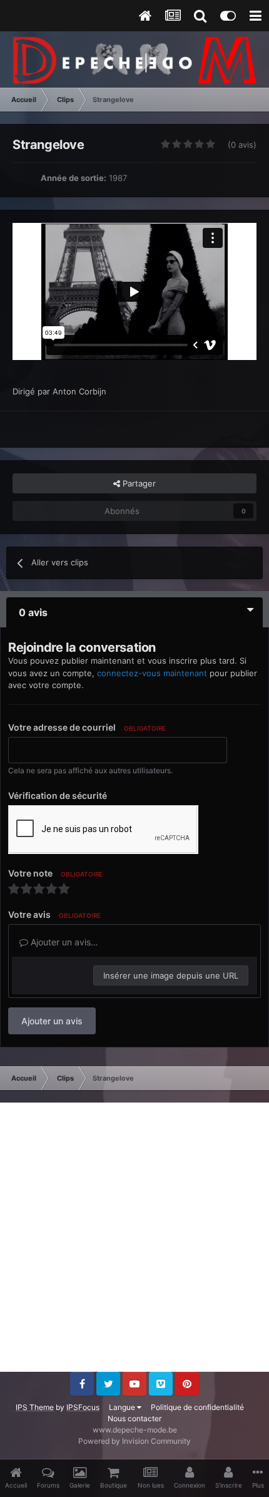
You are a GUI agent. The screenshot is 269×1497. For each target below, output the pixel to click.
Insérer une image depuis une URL (170, 975)
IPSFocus (82, 1407)
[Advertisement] (134, 1237)
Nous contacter (134, 1418)
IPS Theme (35, 1407)
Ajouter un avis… (63, 942)
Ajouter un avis (52, 1021)
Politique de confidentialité (197, 1407)
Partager (138, 483)
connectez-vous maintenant (152, 673)
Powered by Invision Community (134, 1441)
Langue (123, 1407)
